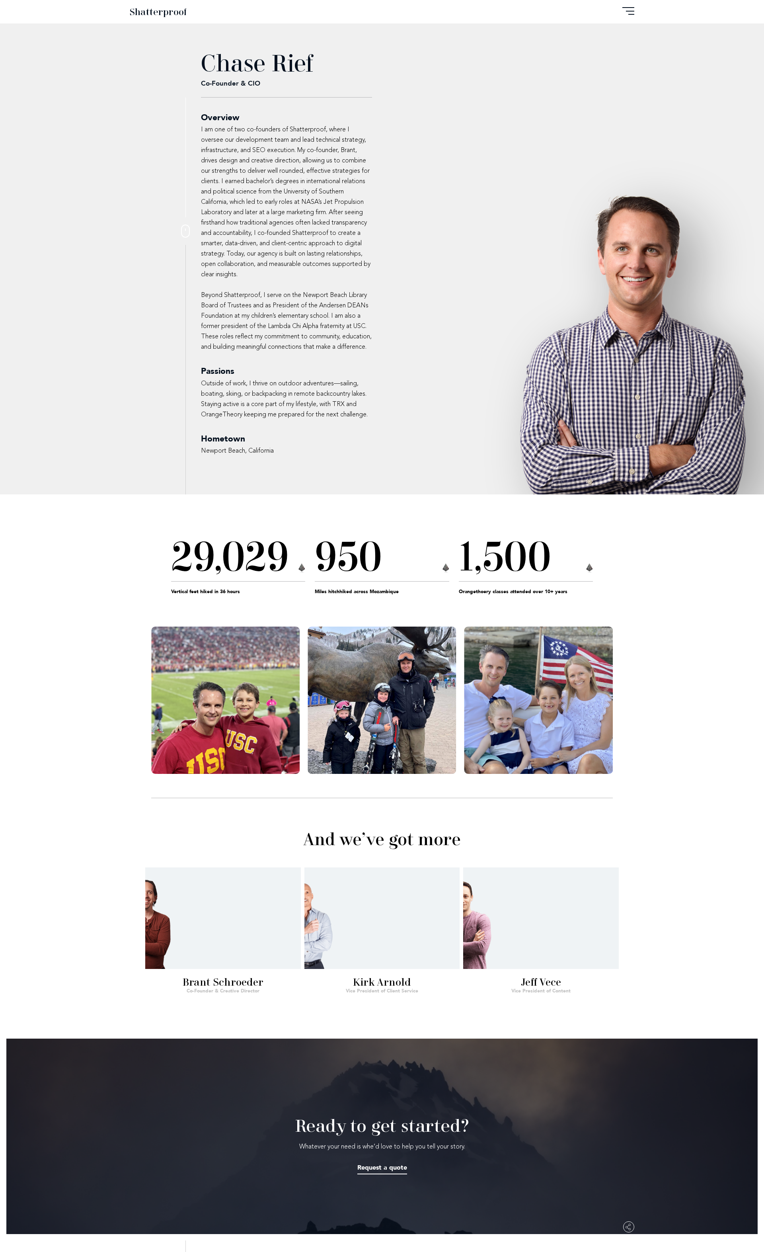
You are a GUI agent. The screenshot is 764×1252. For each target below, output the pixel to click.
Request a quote (382, 1168)
